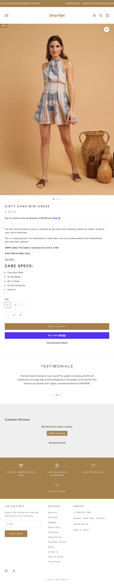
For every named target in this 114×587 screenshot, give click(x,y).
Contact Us (53, 551)
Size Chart (9, 259)
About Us (52, 512)
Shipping (52, 522)
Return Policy (54, 527)
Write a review (57, 433)
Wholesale (53, 532)
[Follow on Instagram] (6, 570)
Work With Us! (55, 537)
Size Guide (53, 517)
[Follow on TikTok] (13, 570)
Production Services (57, 542)
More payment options (57, 342)
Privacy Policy (54, 561)
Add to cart (57, 326)
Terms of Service (55, 556)
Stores (51, 547)
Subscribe (16, 533)
